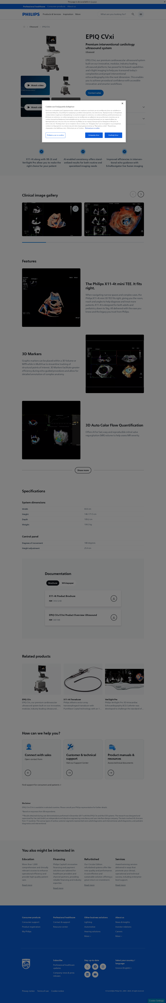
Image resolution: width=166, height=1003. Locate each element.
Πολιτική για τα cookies (92, 128)
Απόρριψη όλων (93, 135)
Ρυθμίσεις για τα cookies (55, 135)
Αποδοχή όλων (113, 135)
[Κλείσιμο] (122, 103)
